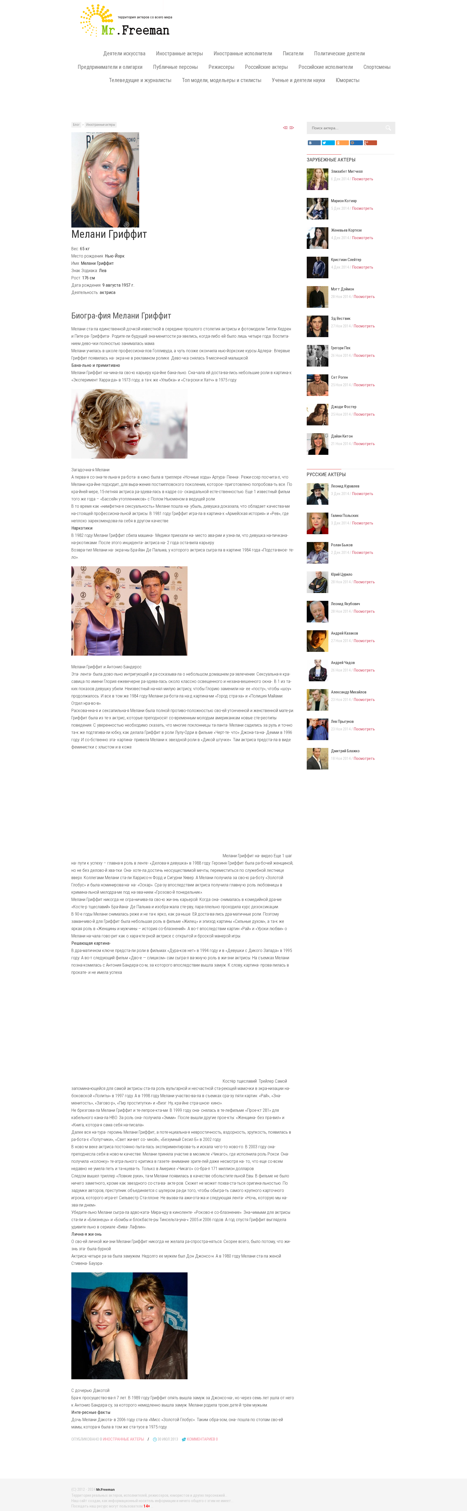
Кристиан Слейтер (346, 259)
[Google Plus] (370, 142)
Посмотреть (362, 179)
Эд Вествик (341, 318)
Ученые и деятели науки (298, 80)
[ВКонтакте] (314, 142)
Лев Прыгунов (342, 721)
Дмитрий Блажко (345, 750)
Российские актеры (266, 67)
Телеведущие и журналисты (140, 80)
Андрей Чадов (343, 662)
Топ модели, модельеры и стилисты (221, 80)
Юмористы (347, 80)
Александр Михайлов (348, 692)
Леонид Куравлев (345, 486)
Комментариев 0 (202, 1439)
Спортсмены (377, 67)
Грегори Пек (341, 347)
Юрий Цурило (341, 574)
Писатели (293, 53)
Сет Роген (339, 377)
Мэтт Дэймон (342, 289)
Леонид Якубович (345, 603)
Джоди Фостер (343, 406)
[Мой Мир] (356, 142)
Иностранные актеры (179, 53)
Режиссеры (221, 67)
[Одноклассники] (342, 142)
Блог (76, 125)
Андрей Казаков (344, 633)
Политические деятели (339, 53)
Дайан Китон (342, 436)
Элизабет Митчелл (347, 171)
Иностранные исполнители (243, 53)
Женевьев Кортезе (346, 230)
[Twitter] (328, 142)
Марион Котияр (344, 200)
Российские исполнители (325, 67)
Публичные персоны (175, 67)
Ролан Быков (342, 545)
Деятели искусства (124, 53)
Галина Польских (345, 515)
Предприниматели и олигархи (110, 67)
